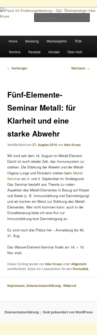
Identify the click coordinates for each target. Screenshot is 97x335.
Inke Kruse (72, 144)
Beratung (32, 41)
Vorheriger (17, 68)
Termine (14, 51)
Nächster (80, 68)
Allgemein (78, 263)
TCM (78, 41)
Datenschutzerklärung (22, 312)
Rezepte (34, 51)
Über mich (74, 51)
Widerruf (70, 285)
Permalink (80, 268)
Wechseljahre (57, 41)
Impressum (16, 285)
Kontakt (54, 51)
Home (13, 41)
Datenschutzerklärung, (44, 285)
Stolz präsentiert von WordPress (68, 312)
